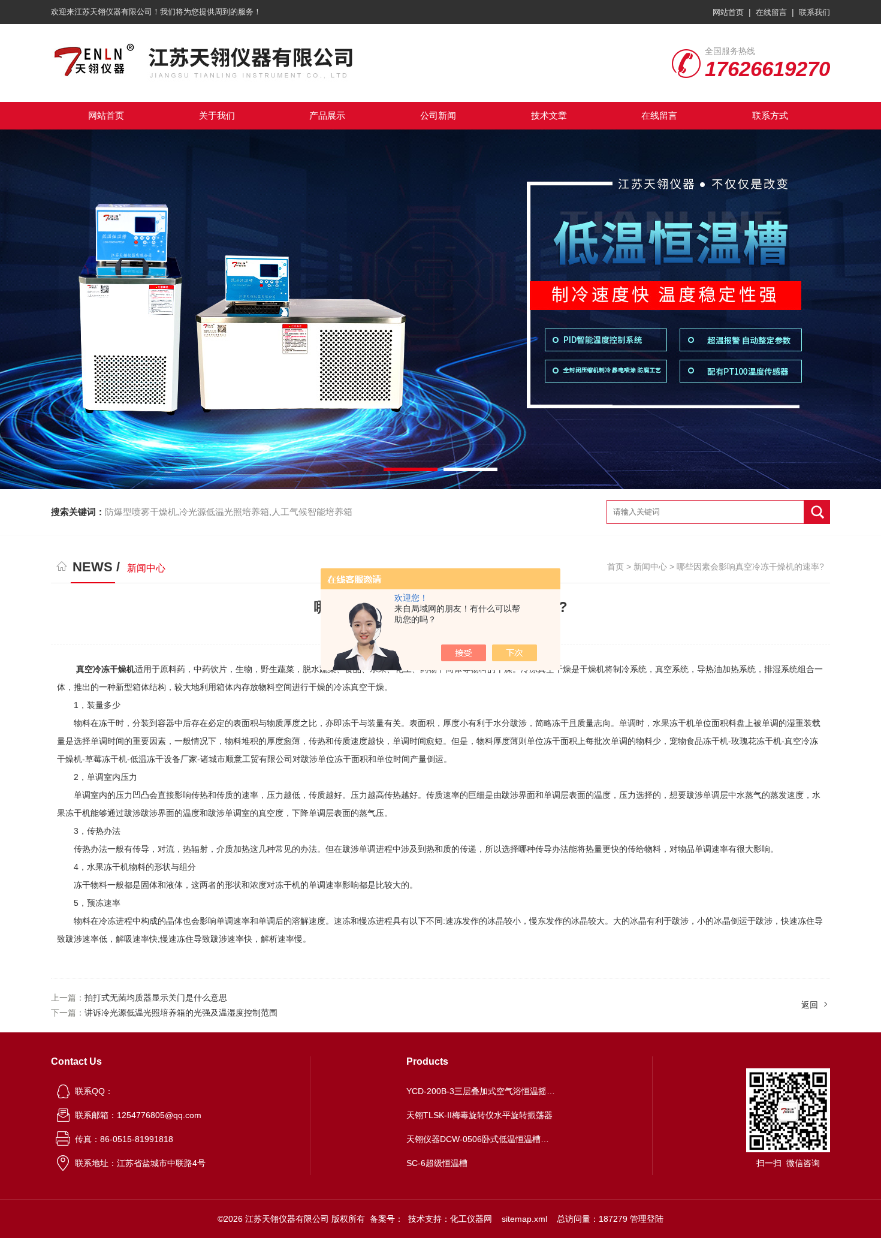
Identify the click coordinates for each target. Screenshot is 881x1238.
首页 (615, 566)
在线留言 (771, 12)
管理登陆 (646, 1219)
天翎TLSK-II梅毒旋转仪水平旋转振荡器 (479, 1115)
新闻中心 (650, 566)
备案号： (386, 1219)
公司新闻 (438, 115)
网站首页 (728, 12)
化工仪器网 (471, 1219)
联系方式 (770, 115)
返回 (809, 1005)
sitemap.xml (524, 1219)
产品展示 (327, 115)
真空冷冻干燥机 (105, 669)
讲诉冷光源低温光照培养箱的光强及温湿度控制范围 (181, 1012)
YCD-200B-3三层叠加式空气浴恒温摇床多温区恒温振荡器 (481, 1091)
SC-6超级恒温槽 (436, 1163)
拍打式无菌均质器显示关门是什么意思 (156, 997)
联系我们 (814, 12)
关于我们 (217, 115)
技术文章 (549, 115)
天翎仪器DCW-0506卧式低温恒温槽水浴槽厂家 (481, 1139)
